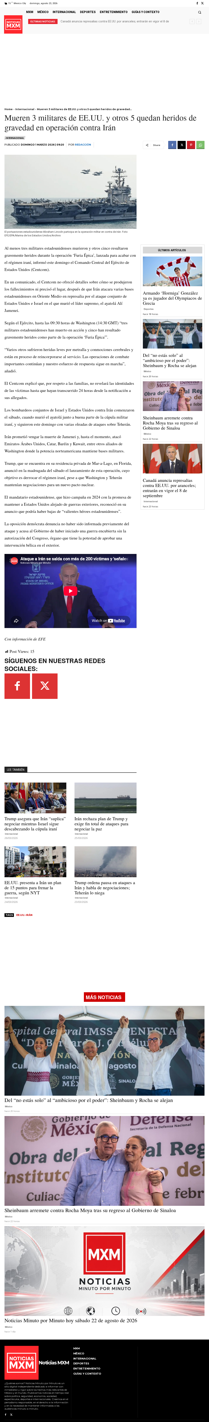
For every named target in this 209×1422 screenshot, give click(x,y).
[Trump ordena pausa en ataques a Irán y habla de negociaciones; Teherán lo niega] (105, 861)
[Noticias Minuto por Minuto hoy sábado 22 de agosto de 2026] (104, 1271)
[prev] (192, 21)
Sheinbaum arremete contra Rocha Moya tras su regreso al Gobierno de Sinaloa (170, 423)
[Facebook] (197, 3)
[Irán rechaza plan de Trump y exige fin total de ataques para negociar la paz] (105, 798)
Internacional (24, 109)
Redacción (83, 144)
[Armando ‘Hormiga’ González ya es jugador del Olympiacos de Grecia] (172, 271)
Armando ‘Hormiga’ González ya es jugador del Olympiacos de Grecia (172, 298)
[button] (200, 12)
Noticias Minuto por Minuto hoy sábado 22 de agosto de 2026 (102, 21)
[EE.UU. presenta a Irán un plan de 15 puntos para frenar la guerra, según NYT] (35, 861)
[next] (198, 21)
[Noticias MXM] (13, 24)
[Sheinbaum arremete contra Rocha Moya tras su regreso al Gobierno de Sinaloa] (172, 396)
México (147, 371)
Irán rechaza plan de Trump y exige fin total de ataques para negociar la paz (101, 824)
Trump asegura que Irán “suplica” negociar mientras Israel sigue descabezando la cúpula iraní (35, 824)
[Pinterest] (191, 145)
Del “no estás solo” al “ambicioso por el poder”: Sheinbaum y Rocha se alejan (169, 360)
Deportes (148, 308)
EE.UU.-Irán (24, 915)
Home (8, 109)
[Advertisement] (104, 62)
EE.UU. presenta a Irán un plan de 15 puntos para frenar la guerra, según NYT (32, 887)
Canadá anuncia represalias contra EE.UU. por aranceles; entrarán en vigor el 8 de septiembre (169, 487)
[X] (202, 3)
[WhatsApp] (200, 145)
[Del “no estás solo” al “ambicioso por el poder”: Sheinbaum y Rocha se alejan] (172, 334)
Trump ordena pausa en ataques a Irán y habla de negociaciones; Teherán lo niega (104, 887)
